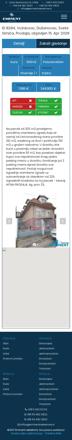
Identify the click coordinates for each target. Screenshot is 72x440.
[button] (7, 220)
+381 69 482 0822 (36, 414)
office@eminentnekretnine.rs (37, 424)
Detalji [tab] (19, 43)
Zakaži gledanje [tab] (53, 43)
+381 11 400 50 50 (37, 409)
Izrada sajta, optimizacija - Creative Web (36, 433)
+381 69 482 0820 (36, 419)
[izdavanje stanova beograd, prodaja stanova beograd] (36, 17)
